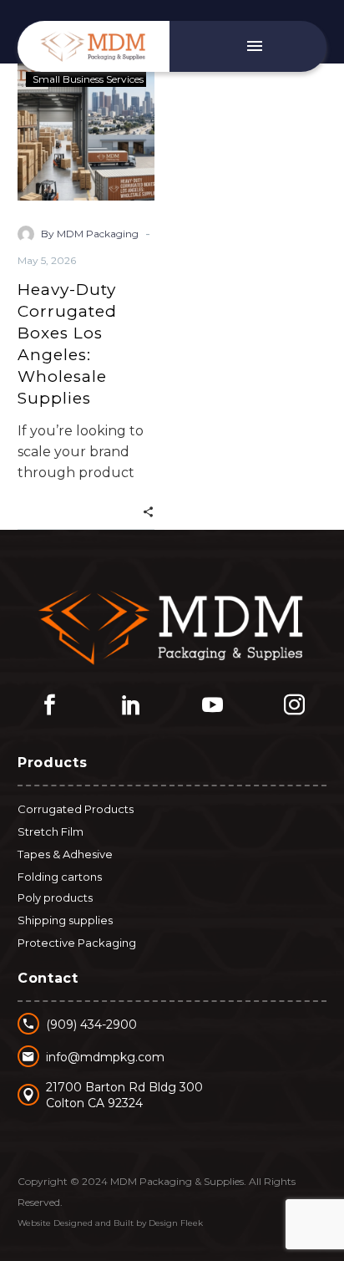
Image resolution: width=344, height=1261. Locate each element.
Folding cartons (60, 876)
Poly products (55, 897)
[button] (148, 510)
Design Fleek (176, 1223)
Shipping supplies (65, 920)
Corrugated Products (76, 809)
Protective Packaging (77, 942)
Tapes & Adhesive (65, 854)
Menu (254, 45)
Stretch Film (50, 831)
